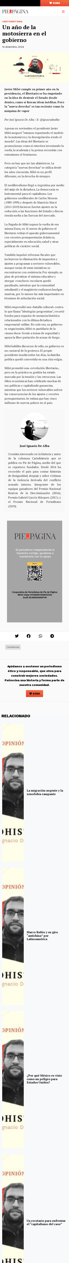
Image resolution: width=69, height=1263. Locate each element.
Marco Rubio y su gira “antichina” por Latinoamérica (42, 935)
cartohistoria (13, 647)
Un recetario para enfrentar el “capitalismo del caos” (46, 1222)
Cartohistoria (12, 21)
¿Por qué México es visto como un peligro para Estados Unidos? (44, 1078)
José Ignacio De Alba (34, 446)
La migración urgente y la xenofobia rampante (45, 792)
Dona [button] (56, 3)
